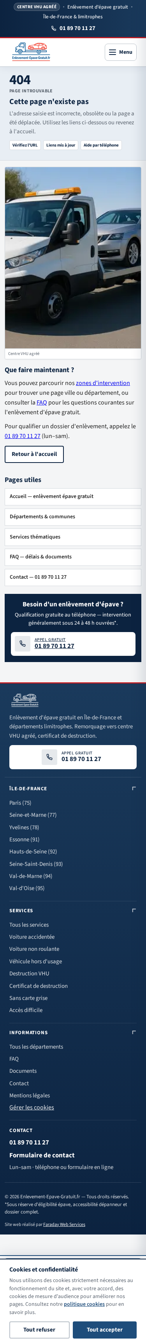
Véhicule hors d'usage (35, 961)
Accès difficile (25, 1010)
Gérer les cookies (31, 1107)
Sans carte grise (28, 998)
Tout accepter (105, 1330)
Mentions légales (29, 1095)
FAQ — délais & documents (41, 557)
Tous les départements (36, 1047)
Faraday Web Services (64, 1224)
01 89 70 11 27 (77, 28)
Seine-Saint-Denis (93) (36, 864)
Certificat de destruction (38, 986)
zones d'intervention (103, 383)
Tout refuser (39, 1330)
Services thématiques (35, 537)
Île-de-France (28, 788)
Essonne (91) (24, 839)
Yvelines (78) (24, 827)
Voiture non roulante (34, 949)
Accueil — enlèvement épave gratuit (51, 496)
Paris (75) (20, 803)
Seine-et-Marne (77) (33, 815)
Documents (23, 1071)
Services (21, 910)
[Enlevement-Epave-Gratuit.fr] (31, 52)
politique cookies (84, 1304)
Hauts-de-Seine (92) (33, 852)
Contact (19, 1083)
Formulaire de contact (42, 1155)
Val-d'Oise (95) (27, 888)
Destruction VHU (29, 974)
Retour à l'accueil (34, 454)
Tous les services (29, 925)
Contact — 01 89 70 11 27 (38, 577)
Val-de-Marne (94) (31, 876)
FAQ (42, 402)
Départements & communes (42, 517)
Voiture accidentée (32, 937)
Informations (28, 1032)
